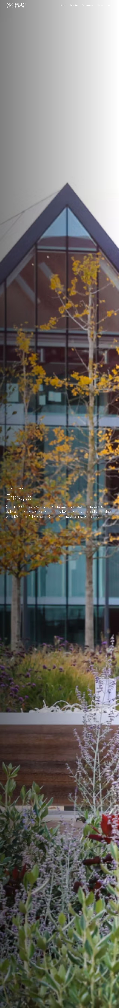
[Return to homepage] (16, 5)
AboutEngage (15, 488)
